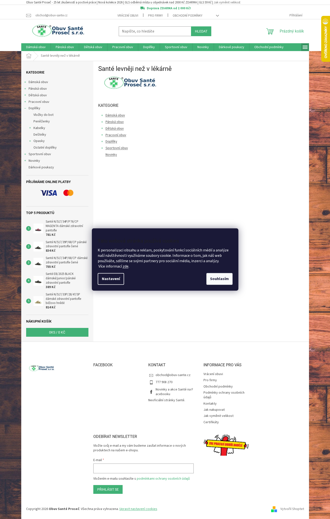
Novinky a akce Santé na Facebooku (174, 392)
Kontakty (210, 403)
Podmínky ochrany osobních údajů (224, 395)
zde (125, 266)
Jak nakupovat (214, 409)
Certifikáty (211, 422)
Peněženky (41, 121)
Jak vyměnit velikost (227, 2)
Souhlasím (219, 279)
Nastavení (111, 279)
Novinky (34, 160)
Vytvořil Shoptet (292, 509)
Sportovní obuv (40, 154)
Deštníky (39, 134)
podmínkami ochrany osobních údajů (163, 478)
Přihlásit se (108, 489)
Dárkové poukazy (41, 167)
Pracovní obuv (39, 101)
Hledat (201, 31)
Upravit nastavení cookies (138, 509)
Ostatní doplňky (45, 147)
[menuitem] (36, 47)
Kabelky (39, 128)
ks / (57, 332)
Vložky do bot (43, 114)
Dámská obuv (38, 82)
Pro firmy (155, 15)
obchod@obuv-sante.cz (173, 375)
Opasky (39, 141)
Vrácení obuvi (127, 15)
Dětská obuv (38, 95)
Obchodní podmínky (187, 15)
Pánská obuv (38, 88)
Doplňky (34, 108)
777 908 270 (164, 382)
